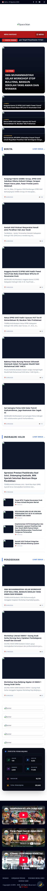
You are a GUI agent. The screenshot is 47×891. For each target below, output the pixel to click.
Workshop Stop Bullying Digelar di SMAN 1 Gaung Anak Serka (22, 683)
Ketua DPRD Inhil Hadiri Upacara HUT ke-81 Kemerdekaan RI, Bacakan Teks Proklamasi (20, 123)
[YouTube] (39, 2)
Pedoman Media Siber (36, 878)
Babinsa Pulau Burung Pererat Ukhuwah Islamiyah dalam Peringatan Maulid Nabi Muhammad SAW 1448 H (21, 364)
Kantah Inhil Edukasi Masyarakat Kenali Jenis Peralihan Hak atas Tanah (21, 228)
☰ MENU (40, 34)
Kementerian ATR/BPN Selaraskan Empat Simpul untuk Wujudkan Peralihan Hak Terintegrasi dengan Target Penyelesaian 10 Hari (23, 139)
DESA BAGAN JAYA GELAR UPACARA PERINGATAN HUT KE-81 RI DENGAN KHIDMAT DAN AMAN (28, 514)
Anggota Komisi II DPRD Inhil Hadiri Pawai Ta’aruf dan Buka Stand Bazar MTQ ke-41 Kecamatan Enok (22, 107)
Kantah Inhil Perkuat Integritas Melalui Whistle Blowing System (27, 542)
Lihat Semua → (39, 149)
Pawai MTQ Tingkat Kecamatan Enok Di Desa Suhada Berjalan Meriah (28, 501)
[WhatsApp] (44, 2)
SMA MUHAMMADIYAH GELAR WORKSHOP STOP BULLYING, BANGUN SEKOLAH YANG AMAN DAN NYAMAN (22, 81)
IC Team (25, 887)
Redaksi (6, 878)
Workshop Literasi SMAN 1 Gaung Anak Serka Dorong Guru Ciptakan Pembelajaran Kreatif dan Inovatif (22, 638)
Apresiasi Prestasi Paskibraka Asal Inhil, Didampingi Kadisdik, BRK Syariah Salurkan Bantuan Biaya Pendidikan (21, 476)
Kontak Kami (23, 881)
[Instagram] (36, 2)
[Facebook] (33, 2)
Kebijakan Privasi (18, 878)
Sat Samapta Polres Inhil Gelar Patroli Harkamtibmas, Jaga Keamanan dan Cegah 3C (22, 410)
